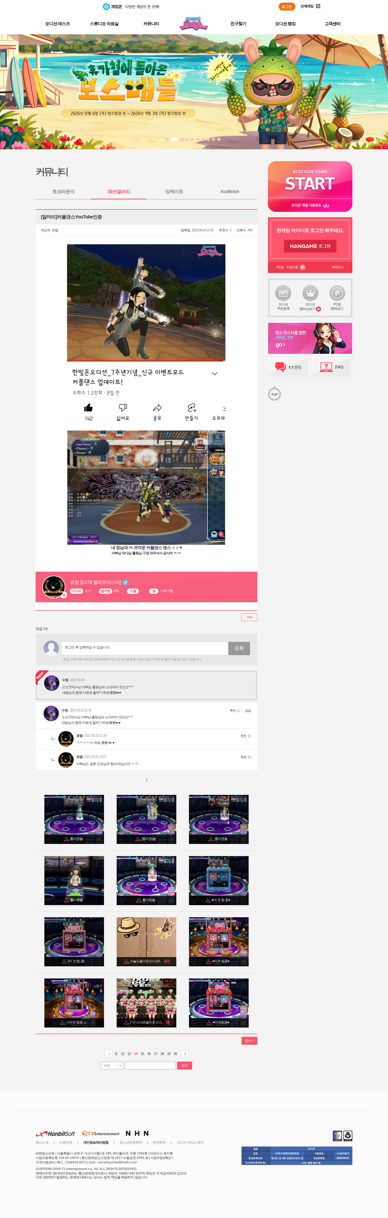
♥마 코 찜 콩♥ (221, 900)
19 (168, 1054)
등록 (239, 648)
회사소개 (42, 1142)
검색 (184, 1065)
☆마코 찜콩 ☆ (76, 1022)
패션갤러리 (119, 191)
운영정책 (159, 1142)
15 (142, 1054)
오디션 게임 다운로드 (310, 205)
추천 (232, 711)
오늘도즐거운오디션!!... (149, 961)
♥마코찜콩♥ (221, 1022)
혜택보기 (338, 267)
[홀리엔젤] (149, 839)
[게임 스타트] (310, 179)
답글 (248, 711)
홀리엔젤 (76, 839)
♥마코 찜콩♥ (221, 961)
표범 (55, 230)
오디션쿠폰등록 (283, 306)
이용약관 (65, 1142)
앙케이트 (174, 191)
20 (175, 1054)
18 (162, 1054)
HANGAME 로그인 (310, 246)
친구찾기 (238, 23)
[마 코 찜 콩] (76, 961)
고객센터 (332, 23)
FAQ (331, 367)
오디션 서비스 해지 (190, 1142)
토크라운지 (63, 191)
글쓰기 (249, 1041)
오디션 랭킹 (285, 23)
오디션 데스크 (57, 23)
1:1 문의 (288, 367)
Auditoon (229, 191)
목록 (249, 617)
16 (148, 1054)
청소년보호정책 (131, 1142)
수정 (64, 710)
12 (122, 1054)
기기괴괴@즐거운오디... (149, 1022)
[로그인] (287, 7)
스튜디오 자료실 (104, 23)
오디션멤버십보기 (307, 306)
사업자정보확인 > (162, 1158)
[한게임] (81, 6)
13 (129, 1054)
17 (155, 1054)
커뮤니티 (151, 23)
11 (116, 1054)
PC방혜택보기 (337, 306)
